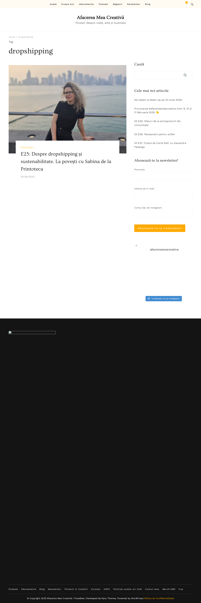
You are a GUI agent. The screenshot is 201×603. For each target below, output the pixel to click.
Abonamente (86, 4)
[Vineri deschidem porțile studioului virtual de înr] (163, 265)
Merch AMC (169, 589)
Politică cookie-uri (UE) (127, 589)
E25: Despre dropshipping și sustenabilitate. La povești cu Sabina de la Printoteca (66, 161)
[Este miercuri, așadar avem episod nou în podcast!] (163, 276)
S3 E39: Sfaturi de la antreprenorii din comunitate (157, 123)
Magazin (117, 4)
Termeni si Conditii (76, 589)
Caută (139, 64)
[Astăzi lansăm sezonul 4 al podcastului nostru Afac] (163, 288)
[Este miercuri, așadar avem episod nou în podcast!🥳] (143, 265)
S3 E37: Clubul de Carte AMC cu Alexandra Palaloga (160, 145)
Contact (95, 589)
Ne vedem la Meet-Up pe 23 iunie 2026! (158, 99)
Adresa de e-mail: (144, 188)
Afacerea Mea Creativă (100, 17)
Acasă (53, 4)
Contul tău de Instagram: (148, 207)
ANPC (107, 589)
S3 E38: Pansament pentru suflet (154, 134)
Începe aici (67, 4)
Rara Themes (109, 598)
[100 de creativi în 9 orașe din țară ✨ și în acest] (183, 288)
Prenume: (139, 169)
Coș (181, 589)
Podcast (103, 4)
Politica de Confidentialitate (159, 598)
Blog (147, 4)
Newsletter (133, 4)
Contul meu (152, 589)
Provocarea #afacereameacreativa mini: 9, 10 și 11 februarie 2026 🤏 (163, 110)
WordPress (137, 598)
